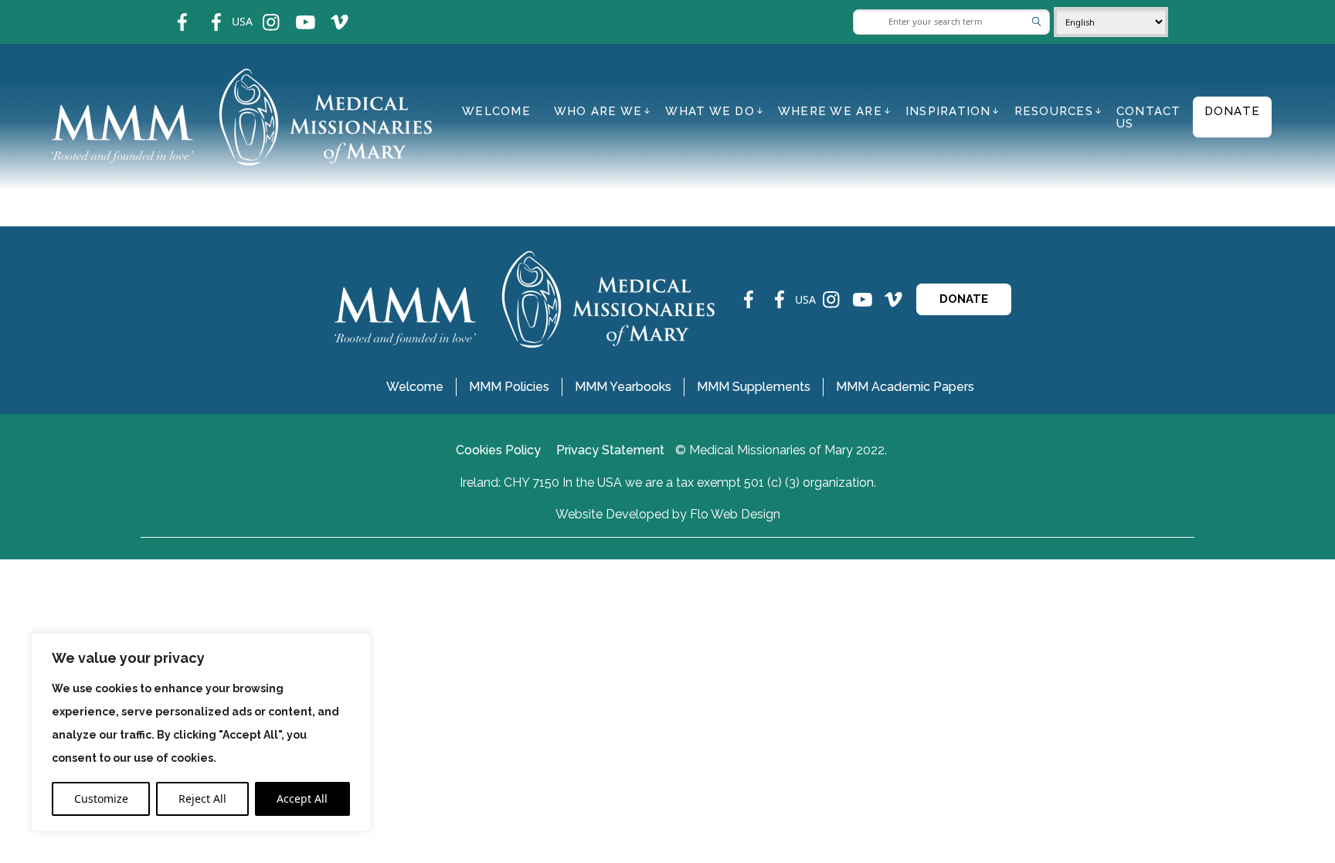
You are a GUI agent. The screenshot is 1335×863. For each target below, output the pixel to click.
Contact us (1148, 117)
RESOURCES (1053, 111)
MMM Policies (509, 386)
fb (170, 11)
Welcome (496, 111)
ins (260, 11)
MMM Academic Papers (905, 386)
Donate (1232, 111)
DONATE (963, 299)
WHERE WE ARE (830, 111)
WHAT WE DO (710, 111)
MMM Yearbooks (623, 386)
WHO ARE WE (598, 111)
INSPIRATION (948, 111)
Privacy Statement (610, 450)
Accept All (302, 798)
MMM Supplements (753, 386)
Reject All (202, 798)
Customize (101, 798)
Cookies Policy (498, 450)
